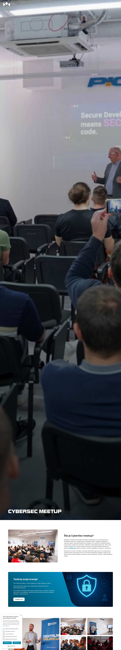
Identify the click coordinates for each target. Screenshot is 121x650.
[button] (12, 646)
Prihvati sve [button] (7, 642)
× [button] (20, 615)
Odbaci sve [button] (16, 642)
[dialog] (11, 631)
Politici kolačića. (6, 625)
